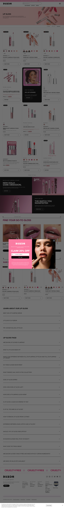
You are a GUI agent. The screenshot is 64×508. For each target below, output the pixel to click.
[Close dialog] (54, 240)
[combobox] (13, 254)
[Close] (62, 505)
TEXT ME (20, 257)
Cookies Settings (49, 505)
